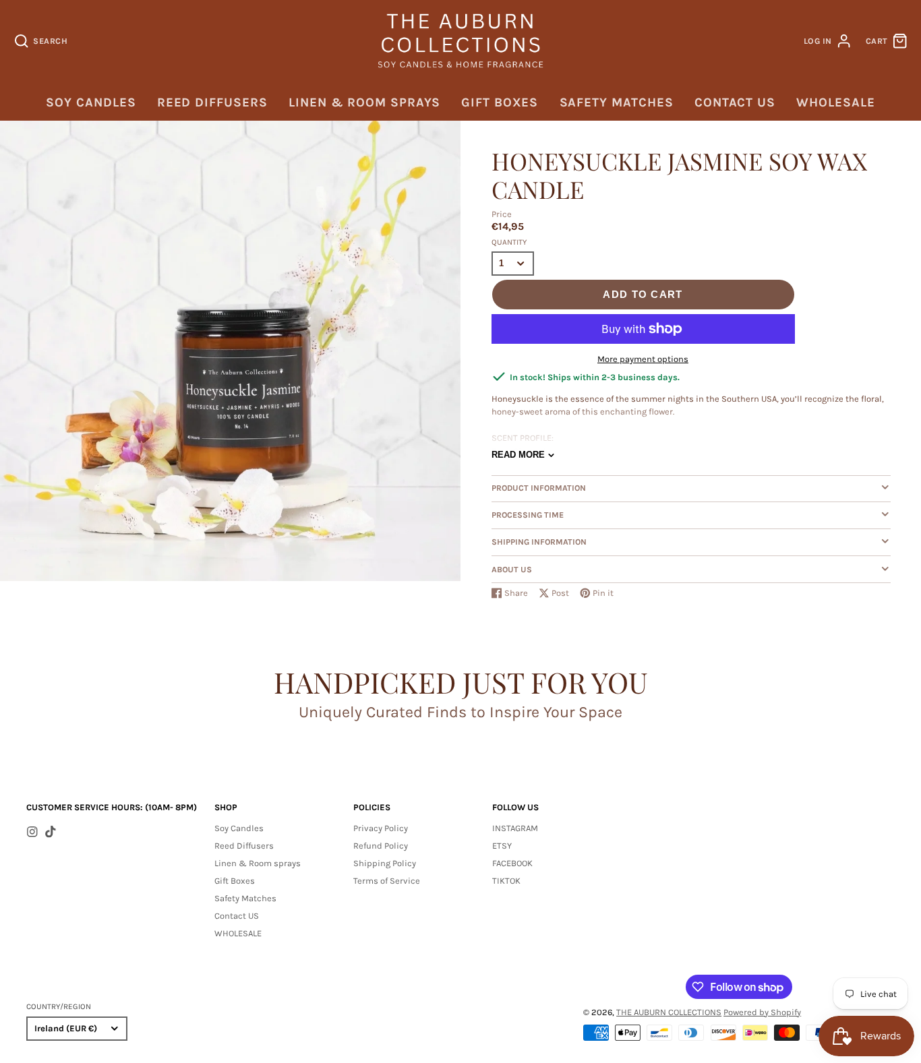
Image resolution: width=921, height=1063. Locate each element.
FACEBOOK (512, 863)
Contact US (734, 102)
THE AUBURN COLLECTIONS (668, 1012)
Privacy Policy (380, 828)
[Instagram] (32, 832)
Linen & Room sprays (364, 102)
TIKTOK (506, 881)
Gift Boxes (499, 102)
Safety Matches (617, 102)
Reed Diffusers (212, 102)
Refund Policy (380, 846)
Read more (518, 455)
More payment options (642, 359)
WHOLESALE (835, 102)
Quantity (509, 242)
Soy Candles (91, 102)
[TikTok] (50, 832)
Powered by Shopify (762, 1012)
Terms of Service (386, 881)
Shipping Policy (384, 863)
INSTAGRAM (515, 828)
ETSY (502, 846)
